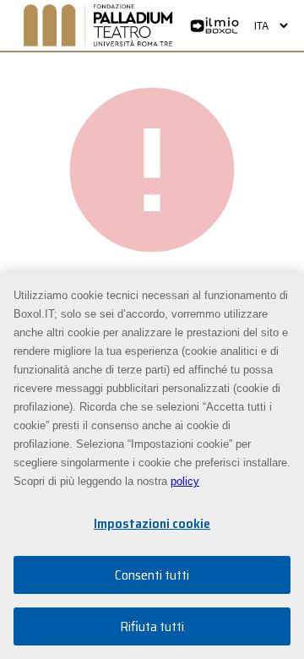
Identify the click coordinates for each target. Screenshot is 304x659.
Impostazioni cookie (152, 523)
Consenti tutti (152, 574)
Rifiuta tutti (152, 626)
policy (185, 481)
